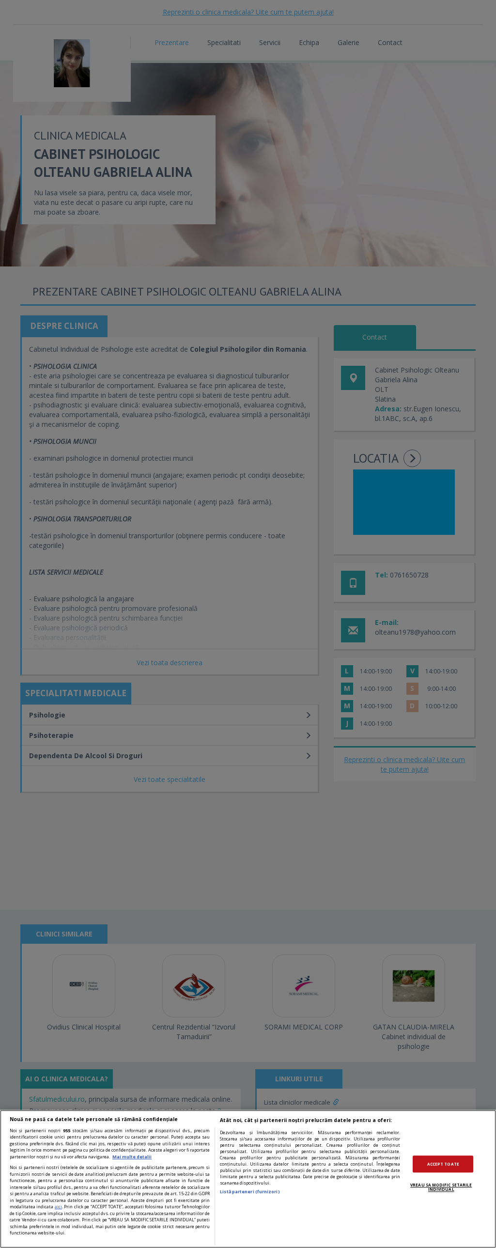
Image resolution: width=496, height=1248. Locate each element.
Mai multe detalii (132, 1157)
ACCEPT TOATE (443, 1164)
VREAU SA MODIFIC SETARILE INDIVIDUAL (441, 1187)
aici (58, 1206)
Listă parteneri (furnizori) (249, 1191)
